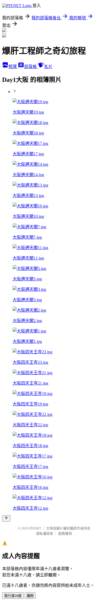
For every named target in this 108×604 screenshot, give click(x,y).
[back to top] (6, 518)
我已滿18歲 (12, 596)
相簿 (13, 66)
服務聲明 (65, 533)
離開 (30, 596)
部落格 (31, 66)
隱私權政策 (44, 533)
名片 (48, 66)
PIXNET (35, 528)
